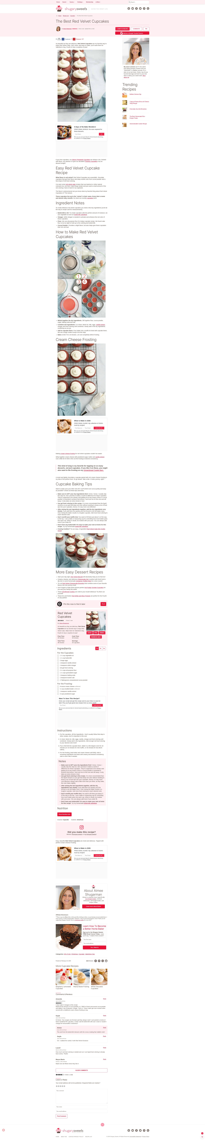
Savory (72, 2)
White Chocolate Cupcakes (97, 987)
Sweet (64, 2)
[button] (72, 28)
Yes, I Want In (95, 947)
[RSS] (148, 8)
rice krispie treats (90, 899)
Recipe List (66, 15)
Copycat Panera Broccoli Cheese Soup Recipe (139, 102)
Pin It (103, 604)
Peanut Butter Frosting (81, 987)
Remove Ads (96, 637)
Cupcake (72, 15)
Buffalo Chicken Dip (135, 94)
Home (58, 2)
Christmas (74, 954)
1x (97, 648)
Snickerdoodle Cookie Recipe (138, 124)
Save (90, 632)
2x (100, 648)
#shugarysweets (91, 834)
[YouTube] (132, 8)
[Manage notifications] (3, 1130)
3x (104, 648)
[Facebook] (136, 8)
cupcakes (90, 198)
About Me (64, 1136)
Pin (146, 28)
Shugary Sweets (82, 8)
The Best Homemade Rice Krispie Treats (137, 117)
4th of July (67, 954)
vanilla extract (100, 324)
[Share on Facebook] (95, 961)
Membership (89, 2)
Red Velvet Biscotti (77, 577)
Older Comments (81, 1070)
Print (102, 632)
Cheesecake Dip (83, 579)
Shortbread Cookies (68, 592)
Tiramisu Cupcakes (91, 161)
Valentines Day (90, 954)
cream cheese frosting (68, 453)
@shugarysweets (77, 834)
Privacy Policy (145, 1136)
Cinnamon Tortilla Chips (83, 581)
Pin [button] (95, 632)
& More (98, 2)
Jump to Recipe (122, 28)
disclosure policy (79, 920)
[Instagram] (128, 8)
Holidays (79, 2)
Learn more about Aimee (93, 906)
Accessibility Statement (135, 1136)
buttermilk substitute (80, 214)
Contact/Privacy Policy (76, 1136)
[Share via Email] (106, 961)
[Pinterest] (144, 8)
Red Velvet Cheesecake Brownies (73, 583)
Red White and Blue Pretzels (81, 596)
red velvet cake (71, 184)
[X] (140, 8)
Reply (104, 998)
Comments (136, 28)
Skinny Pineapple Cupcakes (81, 159)
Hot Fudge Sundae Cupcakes (94, 587)
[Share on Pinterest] (99, 961)
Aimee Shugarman (67, 28)
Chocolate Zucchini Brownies (138, 109)
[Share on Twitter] (102, 961)
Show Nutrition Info (64, 814)
